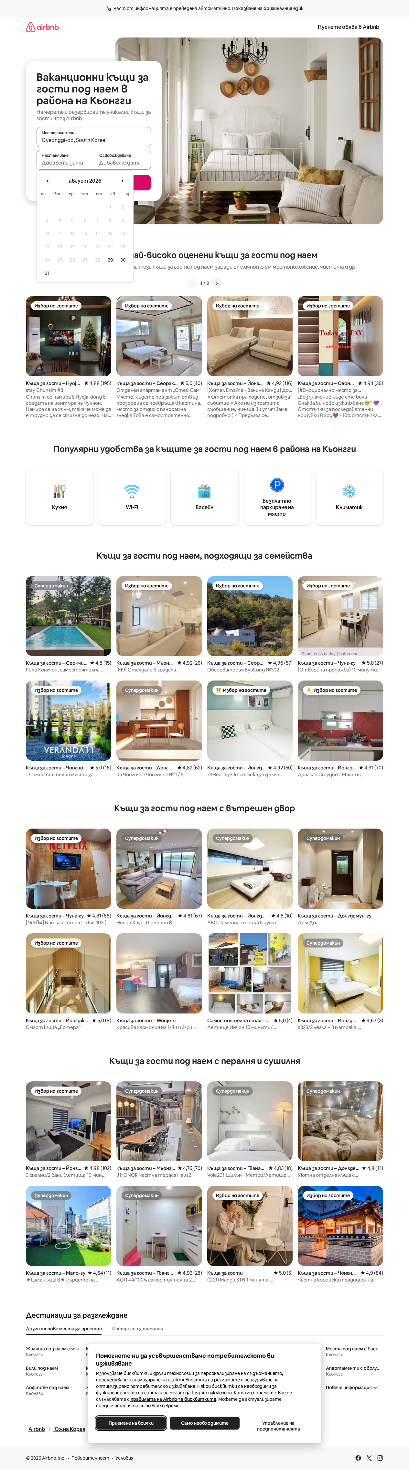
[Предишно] (193, 283)
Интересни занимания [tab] (137, 1329)
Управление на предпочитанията (278, 1426)
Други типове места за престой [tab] (64, 1329)
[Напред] (216, 283)
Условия (124, 1458)
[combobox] (94, 140)
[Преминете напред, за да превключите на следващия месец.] (122, 181)
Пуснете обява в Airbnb (348, 27)
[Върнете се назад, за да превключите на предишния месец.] (48, 181)
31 (47, 273)
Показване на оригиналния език (268, 8)
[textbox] (65, 162)
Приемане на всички (130, 1423)
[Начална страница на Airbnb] (42, 27)
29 (110, 260)
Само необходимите (204, 1423)
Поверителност (90, 1458)
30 (123, 260)
